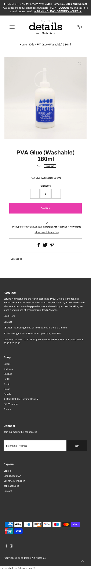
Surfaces (8, 369)
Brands (7, 394)
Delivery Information (14, 480)
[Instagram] (11, 547)
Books (7, 389)
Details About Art (12, 475)
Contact (8, 321)
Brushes (8, 373)
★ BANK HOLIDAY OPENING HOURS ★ (58, 11)
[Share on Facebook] (38, 246)
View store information (47, 232)
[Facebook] (6, 547)
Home (23, 44)
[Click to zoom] (79, 64)
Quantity (45, 185)
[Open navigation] (12, 27)
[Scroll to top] (82, 561)
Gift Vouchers (11, 404)
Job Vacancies (11, 485)
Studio (7, 384)
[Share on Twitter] (45, 246)
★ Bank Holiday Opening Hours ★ (21, 398)
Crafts (7, 379)
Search (7, 409)
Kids (31, 44)
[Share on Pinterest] (52, 246)
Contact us (16, 258)
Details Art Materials (35, 557)
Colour (7, 363)
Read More (9, 315)
